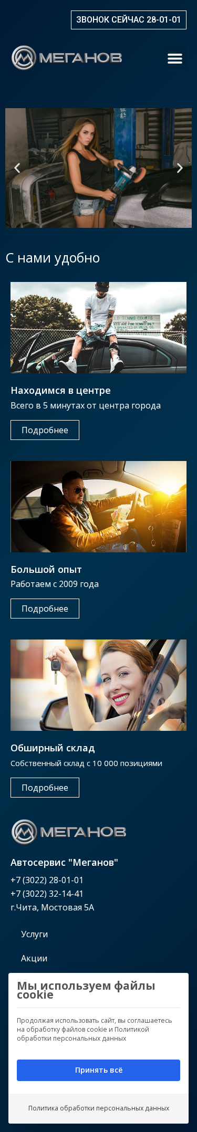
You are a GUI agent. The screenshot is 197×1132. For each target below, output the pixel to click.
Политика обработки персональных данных (98, 1108)
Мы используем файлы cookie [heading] (86, 990)
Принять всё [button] (98, 1070)
